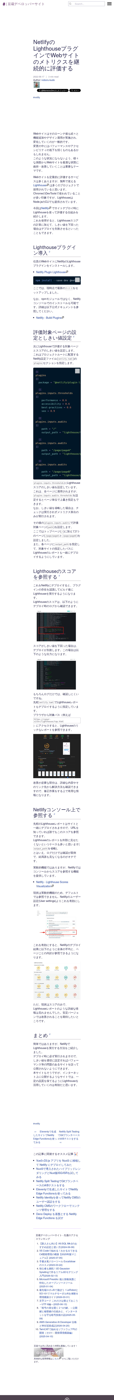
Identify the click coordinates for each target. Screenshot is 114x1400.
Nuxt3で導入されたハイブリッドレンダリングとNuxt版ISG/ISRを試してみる (58, 1173)
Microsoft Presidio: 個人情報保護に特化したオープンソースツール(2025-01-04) (57, 1282)
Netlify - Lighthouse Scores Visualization (52, 884)
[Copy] (77, 280)
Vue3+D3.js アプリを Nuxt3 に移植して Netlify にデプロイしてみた (58, 1162)
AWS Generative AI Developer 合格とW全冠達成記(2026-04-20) (58, 1323)
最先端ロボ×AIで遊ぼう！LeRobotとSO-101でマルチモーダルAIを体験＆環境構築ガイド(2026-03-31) (58, 1293)
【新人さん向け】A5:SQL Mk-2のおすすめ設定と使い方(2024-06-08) (58, 1245)
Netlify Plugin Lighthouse (51, 272)
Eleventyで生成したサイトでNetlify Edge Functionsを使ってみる (57, 1191)
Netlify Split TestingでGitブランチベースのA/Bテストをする (57, 1183)
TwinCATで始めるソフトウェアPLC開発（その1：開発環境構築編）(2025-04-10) (58, 1332)
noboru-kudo (48, 80)
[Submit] (71, 3)
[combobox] (86, 3)
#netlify (36, 97)
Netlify (45, 208)
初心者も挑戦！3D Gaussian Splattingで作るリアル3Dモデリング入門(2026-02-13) (58, 1272)
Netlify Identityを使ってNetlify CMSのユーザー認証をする (58, 1199)
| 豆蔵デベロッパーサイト (25, 3)
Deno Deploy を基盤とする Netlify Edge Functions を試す (56, 1216)
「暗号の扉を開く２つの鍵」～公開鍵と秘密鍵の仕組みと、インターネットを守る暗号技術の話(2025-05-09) (58, 1313)
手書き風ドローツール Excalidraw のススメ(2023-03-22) (57, 1263)
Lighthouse (39, 185)
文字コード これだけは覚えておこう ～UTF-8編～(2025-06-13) (58, 1302)
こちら (56, 1358)
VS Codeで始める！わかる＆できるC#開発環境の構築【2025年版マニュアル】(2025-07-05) (58, 1254)
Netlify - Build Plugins (48, 317)
